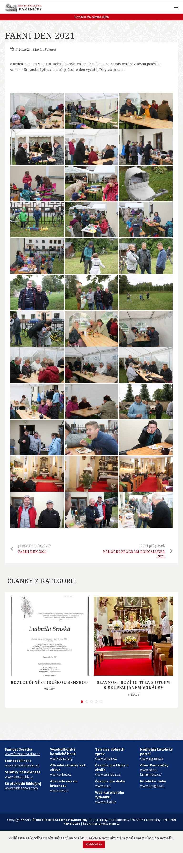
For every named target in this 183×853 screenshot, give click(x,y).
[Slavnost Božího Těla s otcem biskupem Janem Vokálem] (133, 636)
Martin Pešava (44, 49)
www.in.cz (102, 785)
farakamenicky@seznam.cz (101, 824)
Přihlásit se (94, 844)
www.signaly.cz (151, 758)
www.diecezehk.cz (19, 776)
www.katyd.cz (105, 801)
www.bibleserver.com (21, 788)
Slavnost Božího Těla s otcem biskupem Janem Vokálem (133, 685)
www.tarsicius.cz (107, 774)
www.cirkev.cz (60, 774)
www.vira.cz (59, 790)
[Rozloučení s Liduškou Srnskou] (49, 636)
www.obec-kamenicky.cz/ (151, 771)
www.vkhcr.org (61, 758)
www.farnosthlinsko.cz (22, 765)
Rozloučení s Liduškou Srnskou (49, 682)
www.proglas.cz (152, 785)
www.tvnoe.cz (106, 758)
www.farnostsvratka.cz (22, 754)
